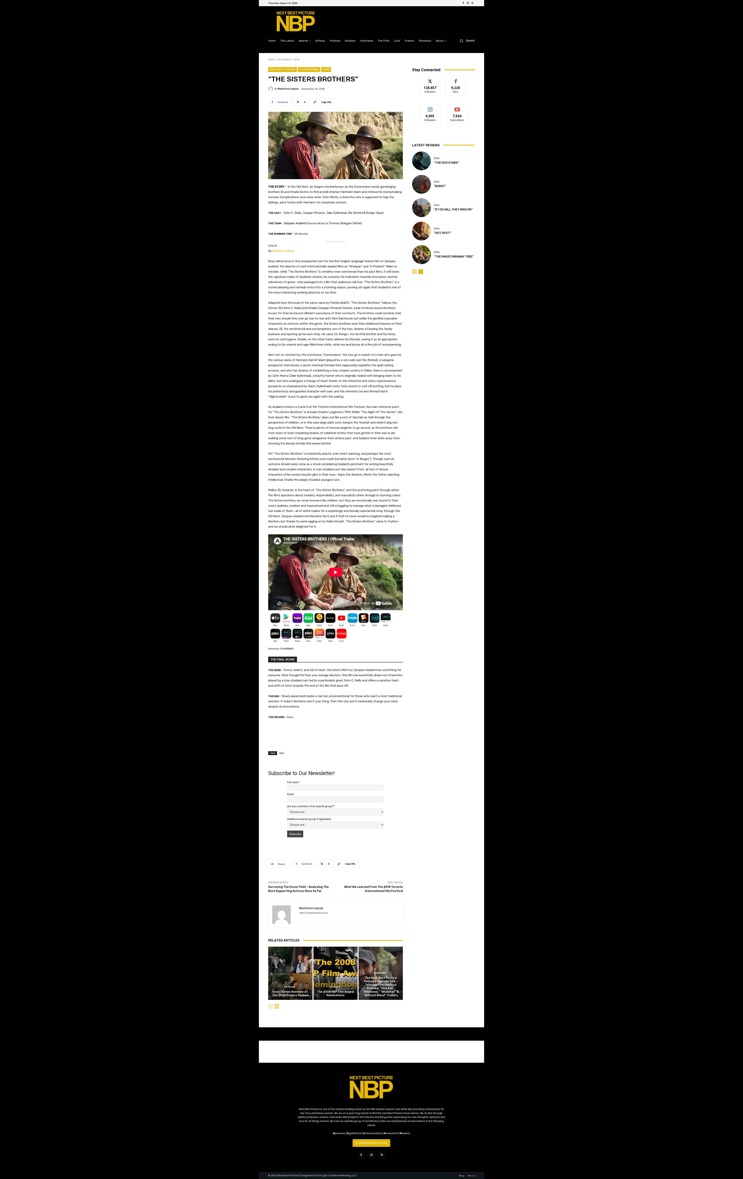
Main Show (380, 973)
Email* (290, 794)
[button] (466, 40)
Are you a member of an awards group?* (311, 806)
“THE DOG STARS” (446, 162)
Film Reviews (284, 59)
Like (456, 79)
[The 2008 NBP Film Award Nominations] (335, 973)
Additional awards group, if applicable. (309, 819)
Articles (289, 987)
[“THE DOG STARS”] (421, 160)
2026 (436, 158)
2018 (296, 59)
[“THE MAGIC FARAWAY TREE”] (421, 254)
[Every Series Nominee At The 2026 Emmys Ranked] (290, 973)
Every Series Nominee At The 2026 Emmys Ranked (290, 993)
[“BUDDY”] (421, 184)
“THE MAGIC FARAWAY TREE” (454, 256)
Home (271, 59)
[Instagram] (468, 3)
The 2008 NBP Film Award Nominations (335, 993)
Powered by (274, 649)
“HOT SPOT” (442, 233)
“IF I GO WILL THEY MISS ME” (453, 209)
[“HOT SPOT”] (421, 231)
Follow (430, 79)
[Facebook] (463, 3)
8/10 (281, 753)
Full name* (293, 782)
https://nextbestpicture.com (313, 913)
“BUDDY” (440, 186)
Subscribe (457, 107)
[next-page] (276, 1006)
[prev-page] (270, 1006)
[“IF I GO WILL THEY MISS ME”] (421, 207)
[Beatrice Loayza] (271, 88)
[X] (472, 3)
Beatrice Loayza (282, 69)
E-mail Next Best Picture (371, 1143)
